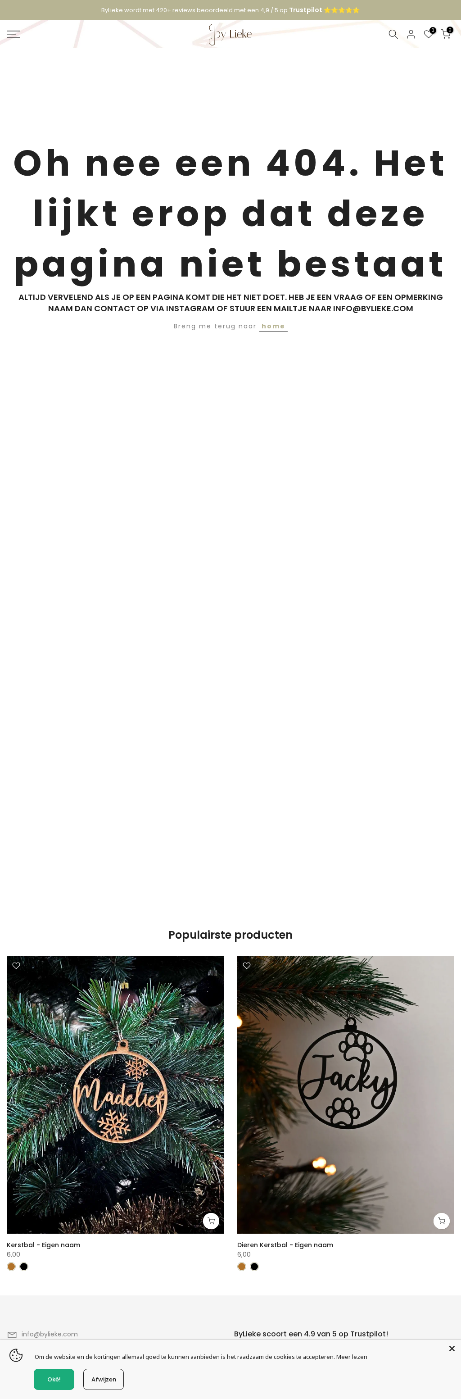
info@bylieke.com (50, 1334)
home (273, 326)
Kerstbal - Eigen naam (43, 1244)
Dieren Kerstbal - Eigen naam (285, 1244)
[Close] (451, 1348)
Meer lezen (351, 1357)
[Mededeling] (230, 10)
